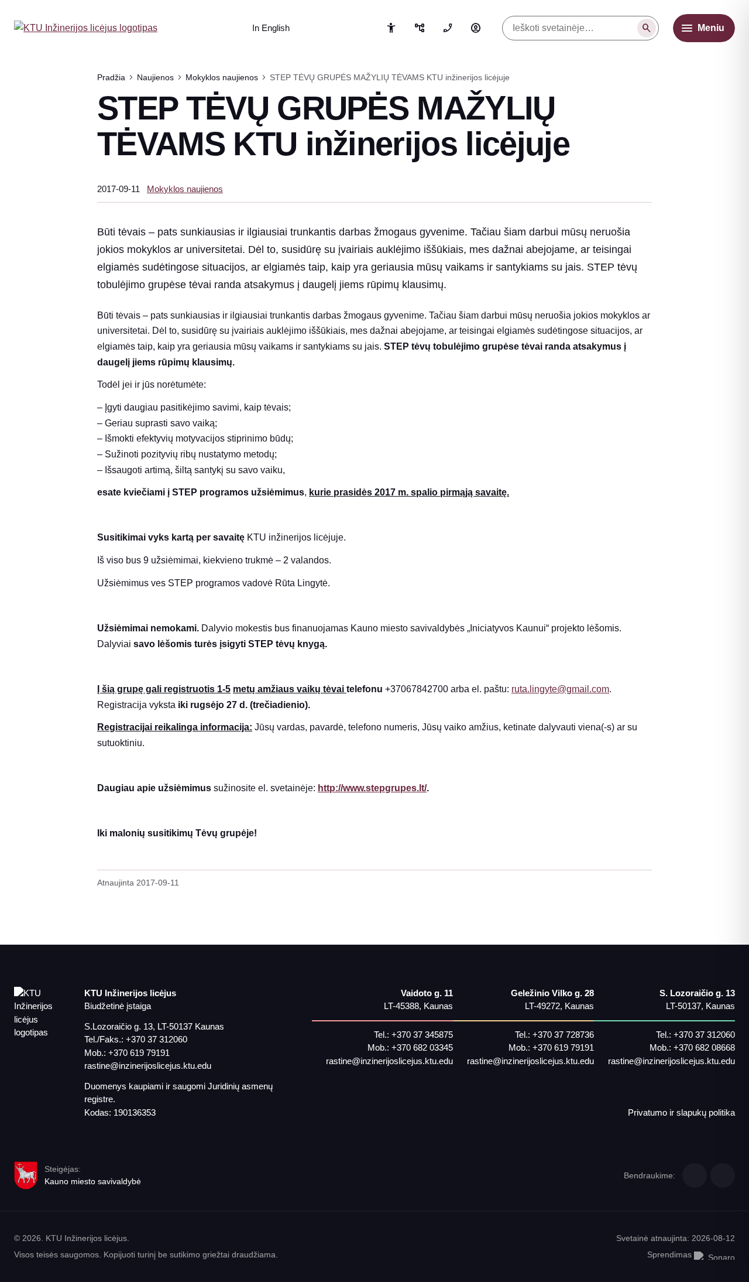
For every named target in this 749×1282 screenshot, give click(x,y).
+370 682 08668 (704, 1047)
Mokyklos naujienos (221, 77)
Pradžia (111, 77)
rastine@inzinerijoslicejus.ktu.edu (147, 1066)
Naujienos (155, 77)
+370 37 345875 (422, 1035)
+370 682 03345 (422, 1047)
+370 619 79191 (139, 1053)
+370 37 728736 (563, 1035)
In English (271, 28)
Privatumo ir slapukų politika (681, 1112)
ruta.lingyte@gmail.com (560, 689)
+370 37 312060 (156, 1039)
